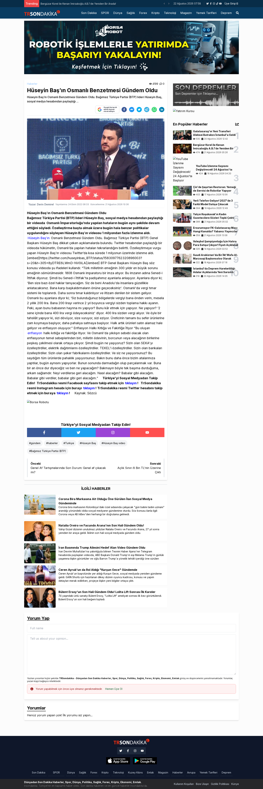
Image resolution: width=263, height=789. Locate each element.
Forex (143, 13)
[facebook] (124, 109)
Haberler (32, 83)
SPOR (105, 13)
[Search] (237, 12)
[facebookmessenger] (131, 109)
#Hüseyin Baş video (113, 443)
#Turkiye (69, 443)
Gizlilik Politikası (220, 783)
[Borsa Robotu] (95, 408)
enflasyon (35, 333)
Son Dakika (89, 13)
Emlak (150, 772)
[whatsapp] (154, 109)
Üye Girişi (230, 3)
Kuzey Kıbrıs (135, 772)
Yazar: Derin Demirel (41, 204)
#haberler (52, 443)
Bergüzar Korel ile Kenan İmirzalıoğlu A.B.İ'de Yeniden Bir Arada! (64, 3)
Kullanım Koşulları (184, 783)
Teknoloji (170, 13)
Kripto (155, 13)
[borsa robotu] (131, 47)
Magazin (186, 13)
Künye (235, 783)
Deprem (226, 13)
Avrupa (191, 772)
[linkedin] (161, 109)
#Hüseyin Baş (88, 443)
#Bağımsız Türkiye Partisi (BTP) (47, 450)
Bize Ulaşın (202, 783)
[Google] (118, 760)
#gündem (34, 443)
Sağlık (130, 13)
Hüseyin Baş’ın (39, 238)
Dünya (117, 13)
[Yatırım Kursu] (206, 113)
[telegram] (146, 109)
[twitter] (139, 109)
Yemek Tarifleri (206, 13)
